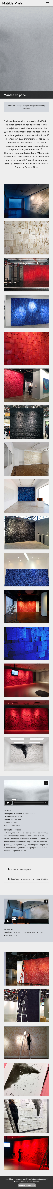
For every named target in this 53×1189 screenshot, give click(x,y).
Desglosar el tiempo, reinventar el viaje (29, 879)
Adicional (26, 109)
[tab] (26, 869)
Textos (30, 106)
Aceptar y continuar (27, 1185)
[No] (50, 1182)
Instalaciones (14, 106)
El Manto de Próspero (21, 869)
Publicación (39, 106)
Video (23, 106)
